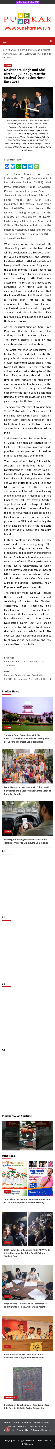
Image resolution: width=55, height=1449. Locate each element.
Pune (7, 1191)
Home (7, 1422)
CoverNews (43, 1440)
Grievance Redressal (41, 1430)
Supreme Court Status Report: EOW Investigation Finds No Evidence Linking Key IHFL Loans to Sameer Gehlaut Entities (26, 739)
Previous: (24, 661)
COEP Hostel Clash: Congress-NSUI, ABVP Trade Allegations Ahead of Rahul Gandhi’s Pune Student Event (27, 1253)
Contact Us (22, 1430)
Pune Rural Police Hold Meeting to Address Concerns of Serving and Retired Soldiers (25, 1356)
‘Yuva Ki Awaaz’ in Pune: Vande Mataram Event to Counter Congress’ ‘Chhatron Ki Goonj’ (27, 1201)
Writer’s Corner (41, 1422)
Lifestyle (11, 1426)
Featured (22, 1426)
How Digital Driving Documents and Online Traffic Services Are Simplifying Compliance (26, 841)
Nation (8, 65)
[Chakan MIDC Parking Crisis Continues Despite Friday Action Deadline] (27, 1135)
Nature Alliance (38, 1426)
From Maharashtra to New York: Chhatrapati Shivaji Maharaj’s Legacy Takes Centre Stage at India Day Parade (27, 791)
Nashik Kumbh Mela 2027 (27, 2)
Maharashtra (10, 1397)
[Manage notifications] (7, 1429)
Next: (27, 675)
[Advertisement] (27, 884)
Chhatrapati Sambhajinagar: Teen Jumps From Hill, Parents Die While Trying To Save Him (27, 1406)
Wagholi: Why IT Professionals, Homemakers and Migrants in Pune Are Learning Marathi (26, 1305)
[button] (5, 40)
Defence (26, 1422)
